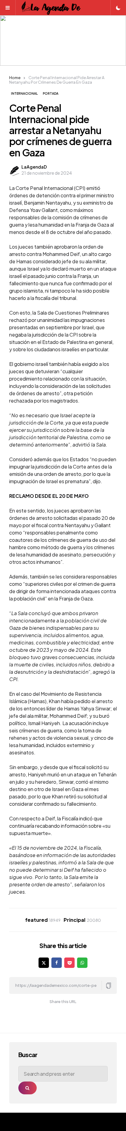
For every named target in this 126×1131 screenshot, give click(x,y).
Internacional (24, 93)
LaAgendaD (34, 167)
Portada (50, 93)
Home (14, 77)
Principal (82, 920)
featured (43, 920)
